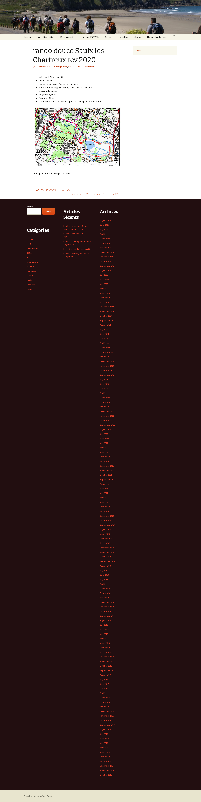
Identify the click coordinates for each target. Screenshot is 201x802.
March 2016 (105, 752)
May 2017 (104, 688)
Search (30, 206)
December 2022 (107, 411)
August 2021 (105, 484)
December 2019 (107, 547)
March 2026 (105, 238)
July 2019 (104, 570)
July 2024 (104, 329)
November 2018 (107, 606)
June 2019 (104, 575)
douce (71, 66)
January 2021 (105, 511)
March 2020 (105, 534)
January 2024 (105, 356)
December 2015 (107, 765)
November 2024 (107, 311)
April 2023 (104, 393)
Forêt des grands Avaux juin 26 (76, 249)
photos (137, 37)
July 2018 (104, 625)
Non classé (31, 271)
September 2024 (107, 320)
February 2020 (106, 538)
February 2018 (106, 647)
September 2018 (107, 615)
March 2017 (105, 697)
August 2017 (105, 675)
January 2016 (105, 761)
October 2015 (106, 775)
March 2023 (105, 397)
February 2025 (106, 297)
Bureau (27, 37)
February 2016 (106, 756)
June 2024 (104, 334)
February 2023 (106, 402)
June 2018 (104, 629)
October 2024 (106, 315)
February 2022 (106, 456)
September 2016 (107, 725)
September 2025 (107, 265)
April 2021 (104, 497)
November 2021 (107, 470)
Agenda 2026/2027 (91, 37)
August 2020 (105, 529)
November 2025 (107, 256)
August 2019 (105, 565)
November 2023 (107, 365)
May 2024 (104, 338)
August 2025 (105, 270)
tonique (30, 289)
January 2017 (105, 706)
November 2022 (107, 415)
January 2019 (105, 597)
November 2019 (107, 552)
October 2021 (106, 475)
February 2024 (106, 352)
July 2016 (104, 734)
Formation (123, 37)
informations (32, 262)
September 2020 (107, 525)
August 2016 (105, 729)
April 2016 (104, 747)
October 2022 (106, 420)
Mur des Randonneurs (157, 37)
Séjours (108, 37)
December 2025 (107, 252)
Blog (29, 243)
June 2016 (104, 738)
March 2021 (105, 502)
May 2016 (104, 743)
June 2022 (104, 438)
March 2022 (105, 452)
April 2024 (104, 343)
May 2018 (104, 634)
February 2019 (106, 593)
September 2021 (107, 479)
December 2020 (107, 515)
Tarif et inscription (45, 37)
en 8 (29, 257)
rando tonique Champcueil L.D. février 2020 (95, 194)
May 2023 (104, 388)
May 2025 (104, 284)
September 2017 (107, 670)
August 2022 (105, 429)
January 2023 (105, 406)
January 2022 (105, 461)
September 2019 (107, 561)
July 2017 (104, 679)
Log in (138, 50)
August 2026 (105, 220)
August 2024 (105, 325)
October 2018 (106, 611)
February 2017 (106, 702)
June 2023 (104, 384)
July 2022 (104, 434)
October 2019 (106, 556)
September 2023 (107, 375)
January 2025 (105, 302)
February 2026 (106, 243)
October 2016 (106, 720)
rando (77, 66)
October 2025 (106, 261)
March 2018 (105, 643)
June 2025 (104, 279)
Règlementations (68, 37)
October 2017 (106, 665)
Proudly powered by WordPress (38, 796)
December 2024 (107, 306)
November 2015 (107, 770)
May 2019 (104, 579)
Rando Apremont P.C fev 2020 (51, 189)
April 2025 (104, 288)
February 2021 (106, 506)
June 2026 (104, 225)
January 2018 (105, 652)
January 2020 (105, 543)
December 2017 (107, 656)
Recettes (31, 284)
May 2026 (104, 229)
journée (30, 266)
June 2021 (104, 488)
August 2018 (105, 620)
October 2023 (106, 370)
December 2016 (107, 711)
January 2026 (105, 247)
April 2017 (104, 693)
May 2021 (104, 493)
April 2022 (104, 447)
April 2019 (104, 584)
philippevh (89, 66)
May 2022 (104, 443)
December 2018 (107, 602)
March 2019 (105, 588)
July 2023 (104, 379)
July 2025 (104, 275)
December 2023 (107, 361)
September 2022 (107, 425)
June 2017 (104, 684)
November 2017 (107, 661)
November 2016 (107, 715)
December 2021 (107, 465)
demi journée (61, 66)
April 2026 (104, 234)
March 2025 (105, 293)
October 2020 (106, 520)
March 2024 (105, 347)
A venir (30, 239)
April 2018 (104, 638)
